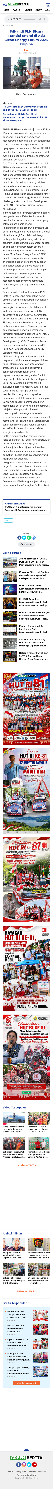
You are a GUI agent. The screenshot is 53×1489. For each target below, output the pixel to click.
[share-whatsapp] (29, 538)
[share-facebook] (19, 538)
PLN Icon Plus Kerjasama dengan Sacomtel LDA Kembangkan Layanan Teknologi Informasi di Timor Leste (26, 509)
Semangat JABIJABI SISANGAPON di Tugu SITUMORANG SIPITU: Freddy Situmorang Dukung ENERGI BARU (38, 1129)
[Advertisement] (26, 1199)
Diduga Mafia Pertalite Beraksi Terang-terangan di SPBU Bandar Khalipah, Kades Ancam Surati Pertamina (14, 1280)
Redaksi (10, 1472)
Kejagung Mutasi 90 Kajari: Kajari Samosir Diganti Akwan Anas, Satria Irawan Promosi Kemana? (13, 1255)
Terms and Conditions (26, 1475)
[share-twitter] (24, 538)
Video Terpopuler (14, 1107)
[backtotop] (26, 1451)
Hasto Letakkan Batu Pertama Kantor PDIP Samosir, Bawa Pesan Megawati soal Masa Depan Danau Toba (16, 1328)
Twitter (30, 1468)
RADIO (16, 10)
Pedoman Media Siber (37, 1472)
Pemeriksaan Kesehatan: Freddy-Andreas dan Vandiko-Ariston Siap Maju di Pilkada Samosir (39, 1154)
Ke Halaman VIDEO (26, 1165)
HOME (6, 10)
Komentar (28, 544)
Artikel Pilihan (12, 1233)
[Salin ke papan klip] (34, 538)
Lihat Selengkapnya (26, 1383)
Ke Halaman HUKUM (25, 1291)
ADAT (38, 10)
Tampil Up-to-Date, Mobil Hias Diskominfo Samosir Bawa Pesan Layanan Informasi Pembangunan (18, 1370)
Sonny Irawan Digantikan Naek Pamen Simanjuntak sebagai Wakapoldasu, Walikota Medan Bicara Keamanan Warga (18, 1356)
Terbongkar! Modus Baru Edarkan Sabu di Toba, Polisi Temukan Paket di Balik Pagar (39, 1255)
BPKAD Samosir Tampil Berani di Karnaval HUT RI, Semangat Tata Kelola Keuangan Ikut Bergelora (16, 1314)
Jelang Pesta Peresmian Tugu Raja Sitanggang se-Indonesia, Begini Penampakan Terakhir (13, 1129)
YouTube (36, 1468)
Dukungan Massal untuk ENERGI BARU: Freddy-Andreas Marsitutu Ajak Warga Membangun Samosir (13, 1154)
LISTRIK (8, 520)
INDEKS (28, 10)
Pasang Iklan (20, 1472)
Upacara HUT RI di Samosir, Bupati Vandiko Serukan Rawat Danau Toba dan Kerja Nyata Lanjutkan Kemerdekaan (18, 1342)
